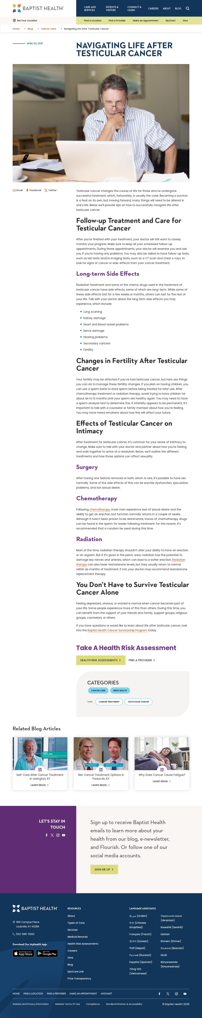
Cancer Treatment (109, 701)
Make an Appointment (145, 20)
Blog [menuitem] (178, 8)
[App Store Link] (23, 953)
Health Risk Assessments (99, 660)
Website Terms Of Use (67, 1004)
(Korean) (138, 941)
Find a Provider (117, 20)
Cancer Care (98, 690)
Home (16, 994)
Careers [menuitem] (153, 8)
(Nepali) (137, 948)
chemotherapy (99, 509)
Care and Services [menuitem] (90, 8)
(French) (140, 934)
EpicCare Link (76, 971)
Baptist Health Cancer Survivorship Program (117, 630)
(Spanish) (140, 962)
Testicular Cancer (138, 701)
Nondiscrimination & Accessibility (124, 1004)
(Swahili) (172, 927)
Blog (70, 964)
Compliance (93, 1004)
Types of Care (76, 923)
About (71, 916)
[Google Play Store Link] (47, 953)
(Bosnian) (172, 948)
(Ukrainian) (171, 918)
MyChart (170, 20)
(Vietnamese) (138, 971)
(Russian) (140, 955)
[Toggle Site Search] (187, 8)
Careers (72, 950)
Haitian (165, 934)
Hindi (164, 955)
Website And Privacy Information (31, 1004)
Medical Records (78, 936)
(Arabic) (138, 916)
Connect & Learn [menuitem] (134, 8)
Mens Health (120, 690)
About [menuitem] (167, 8)
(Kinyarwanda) (170, 964)
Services (73, 929)
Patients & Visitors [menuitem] (112, 8)
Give (185, 20)
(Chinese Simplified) (137, 925)
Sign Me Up (102, 869)
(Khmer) (171, 941)
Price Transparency (79, 978)
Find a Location (92, 20)
